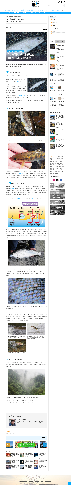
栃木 (54, 166)
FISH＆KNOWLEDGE (23, 12)
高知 (51, 173)
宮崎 (54, 161)
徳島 (54, 164)
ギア (7, 10)
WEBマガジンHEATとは (23, 481)
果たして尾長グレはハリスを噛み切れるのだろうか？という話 (42, 466)
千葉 (62, 158)
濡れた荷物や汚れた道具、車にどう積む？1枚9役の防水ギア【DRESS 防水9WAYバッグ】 (60, 48)
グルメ (47, 10)
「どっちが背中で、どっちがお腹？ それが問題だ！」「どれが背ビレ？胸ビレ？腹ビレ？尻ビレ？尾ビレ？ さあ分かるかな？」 (43, 455)
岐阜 (53, 163)
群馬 (59, 169)
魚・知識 (30, 10)
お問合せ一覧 (37, 481)
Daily (52, 41)
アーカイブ (63, 10)
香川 (62, 171)
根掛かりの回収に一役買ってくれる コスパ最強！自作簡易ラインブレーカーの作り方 (60, 138)
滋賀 (63, 166)
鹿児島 (56, 173)
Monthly (62, 41)
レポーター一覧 (31, 481)
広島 (51, 164)
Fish (7, 27)
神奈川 (56, 168)
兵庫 (54, 158)
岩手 (58, 163)
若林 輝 (24, 419)
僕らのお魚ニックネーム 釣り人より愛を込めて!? (43, 461)
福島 (54, 169)
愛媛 (56, 164)
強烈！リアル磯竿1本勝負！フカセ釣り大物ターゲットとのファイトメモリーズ (29, 466)
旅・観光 (57, 10)
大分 (57, 159)
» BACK (9, 438)
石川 (53, 168)
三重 (59, 156)
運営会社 (42, 481)
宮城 (51, 161)
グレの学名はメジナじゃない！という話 (15, 461)
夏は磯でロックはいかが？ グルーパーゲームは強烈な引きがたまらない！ (60, 146)
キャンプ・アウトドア (40, 10)
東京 (51, 166)
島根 (61, 163)
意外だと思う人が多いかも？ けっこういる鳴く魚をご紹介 (29, 454)
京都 (62, 156)
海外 (60, 166)
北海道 (58, 158)
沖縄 (57, 166)
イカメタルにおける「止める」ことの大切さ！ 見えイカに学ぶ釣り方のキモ (60, 131)
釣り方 (15, 10)
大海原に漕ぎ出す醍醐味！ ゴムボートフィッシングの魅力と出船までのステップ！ (60, 117)
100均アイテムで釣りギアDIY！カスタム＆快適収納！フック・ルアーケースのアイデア (53, 80)
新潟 (62, 164)
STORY (18, 12)
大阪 (61, 159)
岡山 (55, 163)
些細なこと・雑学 (12, 433)
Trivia (10, 27)
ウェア (53, 10)
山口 (58, 161)
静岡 (59, 171)
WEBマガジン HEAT (12, 12)
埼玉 (55, 159)
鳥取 (53, 173)
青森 (56, 171)
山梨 (50, 163)
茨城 (61, 169)
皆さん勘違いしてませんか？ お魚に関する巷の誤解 (29, 461)
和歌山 (51, 159)
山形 (61, 161)
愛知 (59, 164)
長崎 (51, 171)
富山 (56, 161)
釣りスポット (22, 10)
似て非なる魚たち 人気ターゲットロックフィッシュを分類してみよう (15, 454)
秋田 (56, 169)
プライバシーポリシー (48, 481)
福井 (61, 168)
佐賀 (51, 158)
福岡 (51, 169)
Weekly (57, 41)
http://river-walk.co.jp (33, 422)
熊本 (51, 168)
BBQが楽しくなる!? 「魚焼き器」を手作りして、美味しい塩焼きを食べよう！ (60, 124)
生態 (7, 433)
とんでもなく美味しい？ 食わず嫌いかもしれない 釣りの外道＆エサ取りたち (15, 466)
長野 (53, 171)
